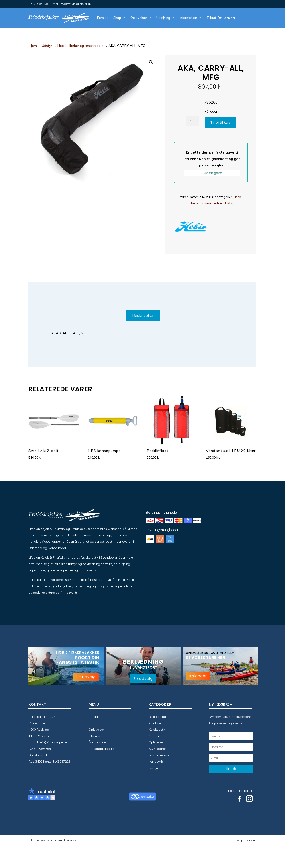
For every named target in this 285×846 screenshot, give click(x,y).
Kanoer (154, 736)
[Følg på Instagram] (249, 799)
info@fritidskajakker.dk (55, 742)
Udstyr (47, 46)
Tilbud (211, 18)
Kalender (198, 675)
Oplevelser (138, 18)
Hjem (32, 46)
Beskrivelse (142, 315)
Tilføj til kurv (220, 122)
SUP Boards (158, 749)
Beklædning (157, 717)
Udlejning (163, 18)
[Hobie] (191, 227)
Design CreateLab (245, 840)
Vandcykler (157, 762)
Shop (117, 18)
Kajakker (155, 723)
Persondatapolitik (101, 749)
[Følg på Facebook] (239, 798)
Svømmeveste (159, 755)
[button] (151, 62)
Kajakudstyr (157, 730)
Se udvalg (86, 677)
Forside (102, 18)
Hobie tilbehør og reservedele (80, 46)
